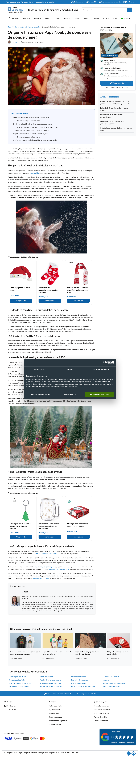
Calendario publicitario (111, 677)
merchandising (34, 173)
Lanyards (106, 680)
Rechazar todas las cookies (40, 394)
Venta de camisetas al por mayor (51, 683)
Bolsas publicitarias (46, 677)
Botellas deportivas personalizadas (115, 683)
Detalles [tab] (70, 369)
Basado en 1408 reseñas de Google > (122, 742)
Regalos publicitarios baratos (19, 686)
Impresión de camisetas (79, 680)
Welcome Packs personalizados (20, 683)
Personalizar (68, 394)
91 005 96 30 (11, 709)
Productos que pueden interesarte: (28, 121)
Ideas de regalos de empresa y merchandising (53, 9)
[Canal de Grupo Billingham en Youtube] (133, 753)
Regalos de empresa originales (50, 680)
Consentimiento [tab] (39, 369)
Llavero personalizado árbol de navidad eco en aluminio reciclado (20, 526)
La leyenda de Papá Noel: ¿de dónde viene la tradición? (32, 130)
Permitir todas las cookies (99, 394)
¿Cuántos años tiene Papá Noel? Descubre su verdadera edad (37, 127)
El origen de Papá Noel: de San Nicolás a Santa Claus (31, 117)
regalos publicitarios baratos (59, 569)
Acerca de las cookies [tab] (101, 369)
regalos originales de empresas (45, 567)
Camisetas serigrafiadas (17, 680)
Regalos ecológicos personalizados (83, 686)
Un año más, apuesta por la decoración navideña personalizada (35, 140)
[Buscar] (129, 10)
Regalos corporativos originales (51, 686)
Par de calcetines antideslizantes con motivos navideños (48, 290)
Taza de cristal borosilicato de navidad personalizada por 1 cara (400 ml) (49, 526)
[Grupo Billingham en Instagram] (129, 753)
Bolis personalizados (78, 677)
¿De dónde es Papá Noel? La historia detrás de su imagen (32, 124)
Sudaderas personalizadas (112, 686)
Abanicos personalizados (17, 677)
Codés (16, 42)
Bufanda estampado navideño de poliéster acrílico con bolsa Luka (77, 290)
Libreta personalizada (78, 683)
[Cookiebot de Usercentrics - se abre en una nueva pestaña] (105, 362)
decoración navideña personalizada (46, 554)
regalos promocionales (40, 578)
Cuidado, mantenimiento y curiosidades (26, 27)
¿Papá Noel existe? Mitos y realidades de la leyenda (30, 134)
